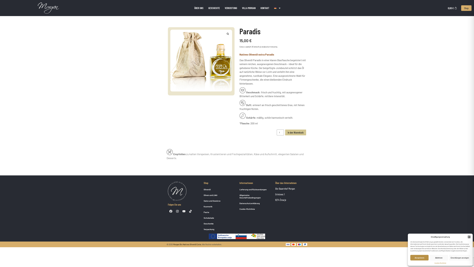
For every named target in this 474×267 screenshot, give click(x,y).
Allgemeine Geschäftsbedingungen (250, 196)
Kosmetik (208, 206)
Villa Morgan (249, 8)
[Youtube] (184, 211)
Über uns (198, 8)
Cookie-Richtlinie (440, 263)
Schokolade (209, 218)
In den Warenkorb (296, 132)
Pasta (206, 212)
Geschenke (209, 223)
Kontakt (265, 8)
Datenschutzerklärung (249, 203)
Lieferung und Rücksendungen (253, 189)
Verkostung (231, 8)
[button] (469, 237)
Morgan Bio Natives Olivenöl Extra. (187, 244)
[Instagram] (177, 211)
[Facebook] (171, 211)
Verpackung (209, 229)
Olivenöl (207, 189)
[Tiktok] (190, 211)
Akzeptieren (419, 258)
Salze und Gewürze (212, 201)
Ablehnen (439, 258)
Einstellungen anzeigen (460, 258)
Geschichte (214, 8)
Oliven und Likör (210, 195)
